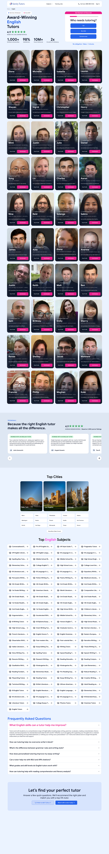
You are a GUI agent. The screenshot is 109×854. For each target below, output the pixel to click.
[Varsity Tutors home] (17, 4)
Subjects (48, 4)
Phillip (36, 392)
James (12, 250)
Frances (13, 392)
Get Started (23, 80)
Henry (84, 107)
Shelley (36, 356)
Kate (83, 392)
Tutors (8, 9)
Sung (11, 178)
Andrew (85, 250)
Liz (34, 178)
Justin (36, 143)
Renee (12, 356)
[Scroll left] (10, 458)
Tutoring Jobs (59, 4)
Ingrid (36, 107)
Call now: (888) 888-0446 (87, 4)
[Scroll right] (99, 458)
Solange (61, 214)
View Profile (12, 80)
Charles (61, 178)
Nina (11, 214)
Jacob (60, 356)
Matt (59, 285)
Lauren (84, 71)
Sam (11, 321)
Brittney (37, 321)
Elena (11, 71)
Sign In (98, 4)
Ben (83, 285)
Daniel (84, 143)
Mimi (11, 143)
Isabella (61, 71)
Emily (59, 321)
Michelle (37, 71)
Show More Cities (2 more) (54, 531)
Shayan (12, 107)
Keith (35, 285)
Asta (35, 250)
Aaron (84, 178)
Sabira (84, 214)
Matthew (85, 356)
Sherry (84, 321)
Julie (59, 143)
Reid (35, 214)
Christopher (63, 107)
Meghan (61, 392)
